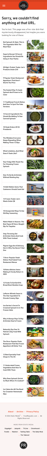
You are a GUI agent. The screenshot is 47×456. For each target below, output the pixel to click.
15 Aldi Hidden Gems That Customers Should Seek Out (13, 188)
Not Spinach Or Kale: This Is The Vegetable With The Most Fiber (13, 44)
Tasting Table (25, 432)
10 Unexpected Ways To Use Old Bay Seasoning (13, 212)
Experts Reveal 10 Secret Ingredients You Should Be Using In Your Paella (13, 56)
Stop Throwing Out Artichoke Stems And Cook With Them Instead (13, 235)
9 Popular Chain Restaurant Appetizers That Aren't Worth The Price (13, 80)
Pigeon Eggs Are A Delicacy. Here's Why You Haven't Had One (14, 247)
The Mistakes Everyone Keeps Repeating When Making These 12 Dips (12, 140)
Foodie (6, 432)
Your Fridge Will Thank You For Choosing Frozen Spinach (13, 164)
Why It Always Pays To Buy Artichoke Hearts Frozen (13, 319)
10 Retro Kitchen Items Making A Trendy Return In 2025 (13, 271)
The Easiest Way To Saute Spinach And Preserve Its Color (12, 92)
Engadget (8, 428)
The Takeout (25, 435)
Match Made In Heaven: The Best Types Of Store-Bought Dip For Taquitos (13, 223)
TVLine (25, 428)
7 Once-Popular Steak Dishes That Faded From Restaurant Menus (12, 259)
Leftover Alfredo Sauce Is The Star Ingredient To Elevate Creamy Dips (12, 295)
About (10, 411)
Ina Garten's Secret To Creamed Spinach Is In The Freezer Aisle (13, 307)
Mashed (15, 432)
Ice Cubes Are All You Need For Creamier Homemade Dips (13, 391)
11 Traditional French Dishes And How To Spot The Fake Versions (14, 104)
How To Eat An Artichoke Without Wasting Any (12, 176)
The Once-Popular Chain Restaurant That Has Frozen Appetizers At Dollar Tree (13, 343)
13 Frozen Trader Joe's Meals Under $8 (11, 200)
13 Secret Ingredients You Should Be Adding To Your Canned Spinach (13, 116)
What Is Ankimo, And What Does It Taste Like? (13, 152)
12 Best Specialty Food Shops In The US (11, 355)
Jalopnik (17, 428)
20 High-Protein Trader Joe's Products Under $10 (14, 68)
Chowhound (35, 428)
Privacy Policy (32, 411)
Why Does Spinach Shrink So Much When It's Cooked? (13, 379)
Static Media (15, 416)
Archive (20, 411)
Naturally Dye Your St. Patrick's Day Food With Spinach (12, 331)
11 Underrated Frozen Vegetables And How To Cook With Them (12, 367)
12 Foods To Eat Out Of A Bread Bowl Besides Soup (13, 284)
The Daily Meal (38, 432)
